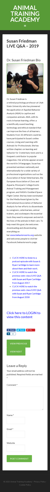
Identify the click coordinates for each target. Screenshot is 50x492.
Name (10, 415)
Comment (12, 384)
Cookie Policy (25, 485)
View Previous (18, 343)
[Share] (8, 333)
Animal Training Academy (25, 13)
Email (10, 429)
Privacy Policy (40, 481)
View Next (16, 351)
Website (11, 443)
